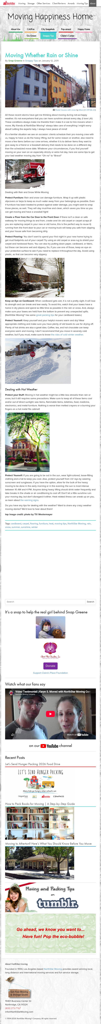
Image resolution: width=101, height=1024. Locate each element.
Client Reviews (59, 3)
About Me (15, 29)
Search (90, 601)
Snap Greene (15, 60)
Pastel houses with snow (65, 110)
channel (65, 745)
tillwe (81, 110)
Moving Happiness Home (51, 17)
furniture (43, 523)
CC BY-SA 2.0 (89, 110)
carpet (25, 523)
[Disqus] (50, 565)
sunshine (25, 527)
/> (46, 173)
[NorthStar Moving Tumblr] (50, 897)
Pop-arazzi (66, 29)
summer (16, 527)
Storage (31, 3)
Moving (21, 3)
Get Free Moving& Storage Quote (19, 993)
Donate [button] (50, 666)
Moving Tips (82, 3)
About (92, 3)
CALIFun (30, 29)
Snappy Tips (48, 35)
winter (34, 527)
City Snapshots (47, 29)
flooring (34, 523)
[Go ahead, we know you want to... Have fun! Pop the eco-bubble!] (50, 933)
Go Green (31, 35)
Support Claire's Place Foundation (50, 672)
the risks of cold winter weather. (67, 334)
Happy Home (84, 29)
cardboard (16, 523)
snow (7, 527)
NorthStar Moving (77, 523)
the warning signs (29, 500)
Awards (71, 3)
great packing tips (45, 315)
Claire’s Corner (67, 35)
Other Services (43, 3)
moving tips (60, 523)
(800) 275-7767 (13, 1008)
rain (89, 523)
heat (51, 523)
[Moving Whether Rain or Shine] (50, 86)
